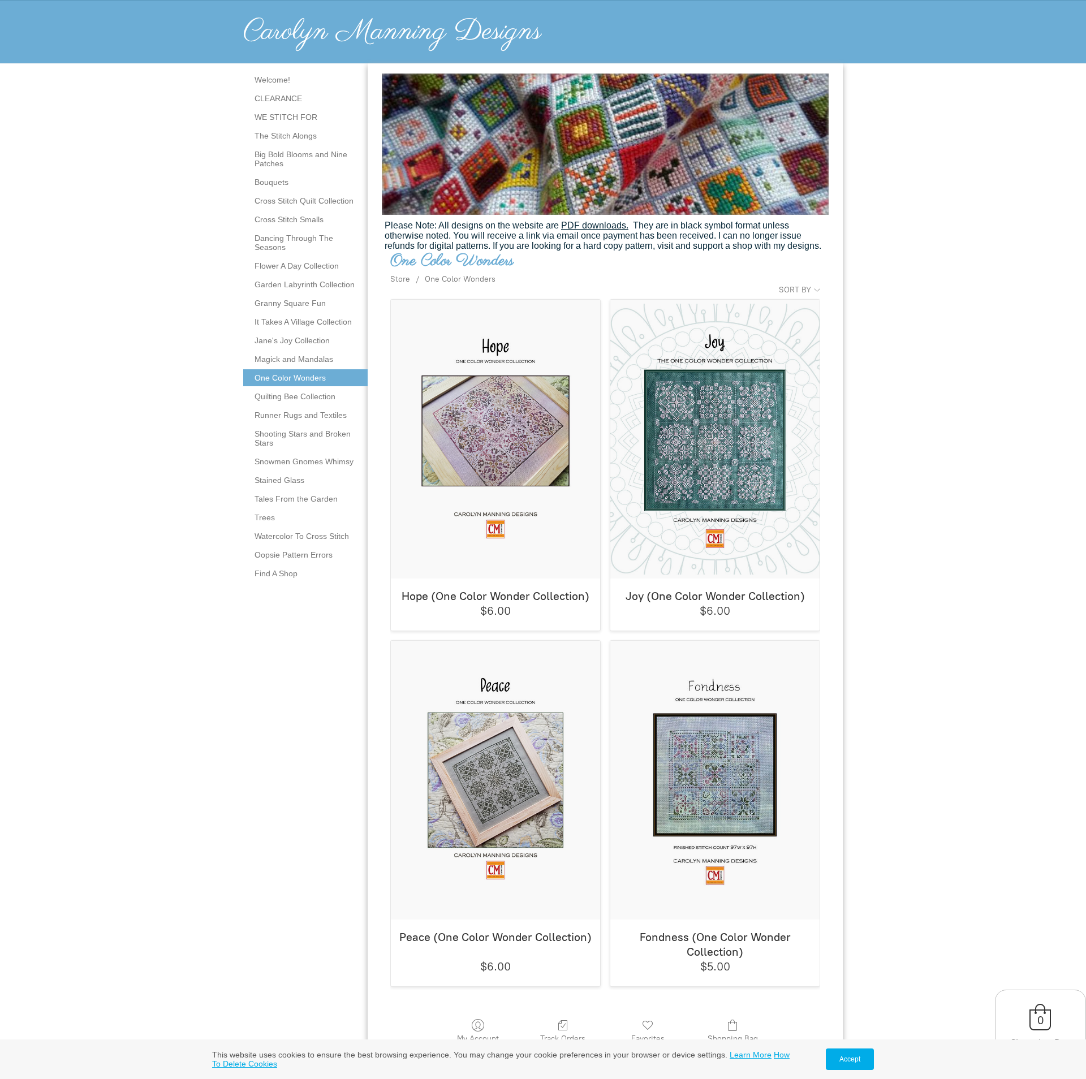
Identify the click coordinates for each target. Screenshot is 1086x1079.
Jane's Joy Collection (292, 340)
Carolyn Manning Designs (392, 31)
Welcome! (272, 79)
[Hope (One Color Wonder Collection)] (495, 439)
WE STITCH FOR (286, 117)
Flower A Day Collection (297, 265)
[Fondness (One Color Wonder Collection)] (715, 780)
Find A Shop (276, 573)
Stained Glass (279, 480)
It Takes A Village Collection (303, 321)
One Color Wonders (290, 377)
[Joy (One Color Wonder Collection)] (715, 439)
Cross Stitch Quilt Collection (304, 200)
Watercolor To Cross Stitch (302, 536)
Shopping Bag (733, 1038)
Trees (265, 517)
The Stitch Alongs (286, 135)
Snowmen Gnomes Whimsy (304, 461)
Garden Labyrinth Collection (305, 284)
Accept (849, 1059)
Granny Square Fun (290, 303)
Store (400, 279)
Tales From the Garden (296, 498)
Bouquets (271, 182)
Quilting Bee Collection (295, 396)
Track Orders (562, 1038)
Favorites (648, 1038)
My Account (478, 1038)
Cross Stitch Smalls (289, 219)
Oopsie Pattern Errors (294, 554)
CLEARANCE (278, 98)
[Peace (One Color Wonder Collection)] (495, 780)
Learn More (751, 1054)
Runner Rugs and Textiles (301, 415)
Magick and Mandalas (294, 359)
